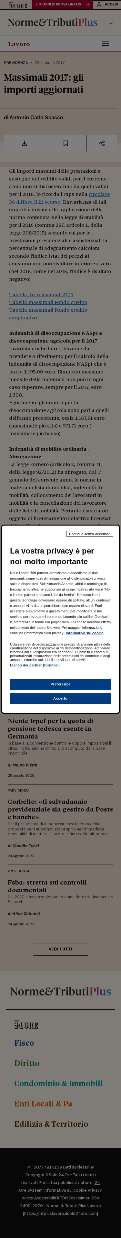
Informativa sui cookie (85, 633)
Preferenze (61, 684)
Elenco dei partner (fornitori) (34, 665)
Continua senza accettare (89, 534)
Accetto (60, 698)
